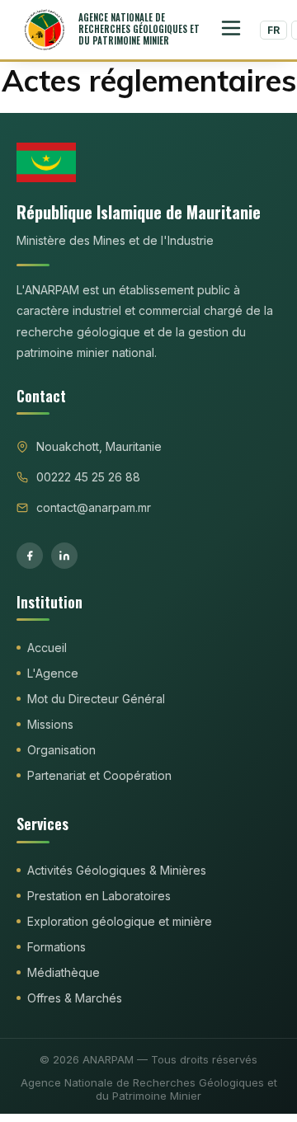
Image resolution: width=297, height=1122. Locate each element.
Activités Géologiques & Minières (116, 870)
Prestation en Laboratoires (99, 896)
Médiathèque (63, 972)
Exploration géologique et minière (119, 921)
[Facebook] (29, 555)
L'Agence (52, 673)
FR (273, 30)
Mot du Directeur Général (96, 699)
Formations (56, 947)
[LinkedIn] (64, 555)
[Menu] (231, 30)
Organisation (61, 750)
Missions (50, 724)
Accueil (47, 648)
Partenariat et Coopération (99, 775)
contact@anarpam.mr (93, 507)
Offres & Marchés (74, 998)
